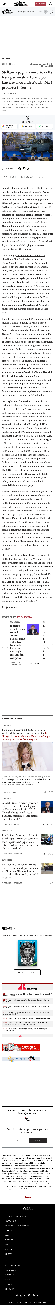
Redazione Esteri (10, 824)
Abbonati (40, 4)
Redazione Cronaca (12, 854)
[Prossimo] (50, 646)
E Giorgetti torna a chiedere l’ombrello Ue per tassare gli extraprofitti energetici (26, 736)
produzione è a (28, 237)
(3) (52, 792)
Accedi (17, 1140)
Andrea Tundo (9, 93)
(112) (51, 824)
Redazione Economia (16, 663)
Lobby (6, 58)
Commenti (9, 169)
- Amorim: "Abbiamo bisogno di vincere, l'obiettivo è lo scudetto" (27, 1018)
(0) (38, 663)
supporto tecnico (14, 1189)
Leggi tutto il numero (27, 972)
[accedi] (50, 3)
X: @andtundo (9, 607)
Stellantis (7, 207)
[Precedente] (5, 646)
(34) (51, 854)
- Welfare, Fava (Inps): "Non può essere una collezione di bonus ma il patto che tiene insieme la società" (25, 1023)
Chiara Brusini (9, 792)
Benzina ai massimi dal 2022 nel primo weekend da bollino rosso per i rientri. (23, 731)
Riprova (28, 1197)
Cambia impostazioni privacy (17, 1226)
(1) (52, 883)
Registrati (38, 1140)
